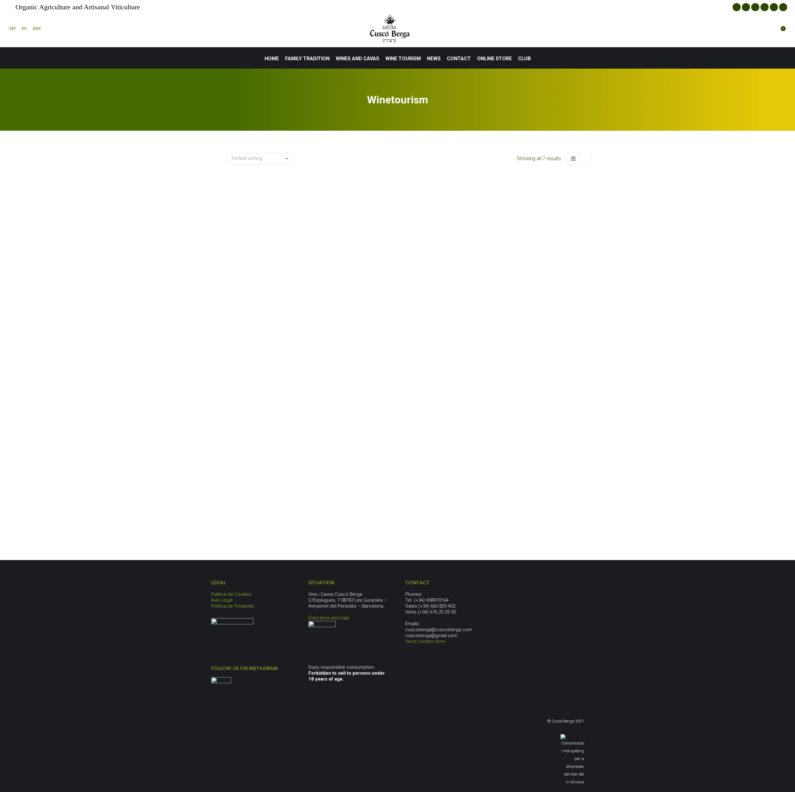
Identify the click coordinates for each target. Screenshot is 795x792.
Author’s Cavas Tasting (283, 396)
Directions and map (328, 618)
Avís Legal (221, 600)
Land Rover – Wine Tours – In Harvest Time (534, 268)
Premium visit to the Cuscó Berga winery (284, 523)
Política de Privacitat (232, 606)
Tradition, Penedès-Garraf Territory (534, 396)
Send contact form (425, 641)
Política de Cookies (231, 594)
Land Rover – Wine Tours (409, 268)
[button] (333, 252)
